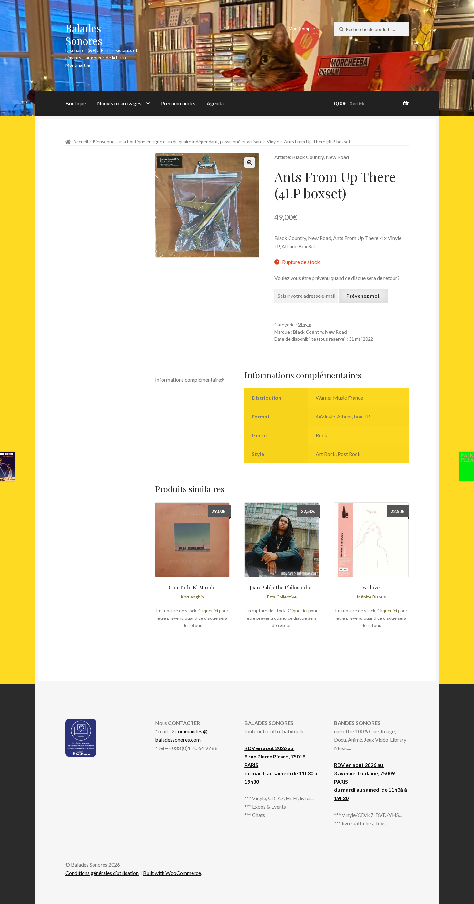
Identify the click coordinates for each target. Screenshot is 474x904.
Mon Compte (302, 28)
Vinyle (273, 141)
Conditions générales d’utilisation (102, 873)
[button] (249, 162)
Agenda (215, 103)
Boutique (75, 103)
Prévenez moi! (363, 296)
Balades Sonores (84, 34)
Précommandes (178, 103)
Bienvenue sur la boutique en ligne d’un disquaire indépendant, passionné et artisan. (177, 141)
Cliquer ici (208, 610)
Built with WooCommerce (172, 873)
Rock (321, 435)
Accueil (80, 141)
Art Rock (326, 454)
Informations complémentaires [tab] (189, 380)
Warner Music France (339, 398)
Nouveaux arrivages (119, 103)
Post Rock (349, 454)
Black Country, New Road (320, 332)
